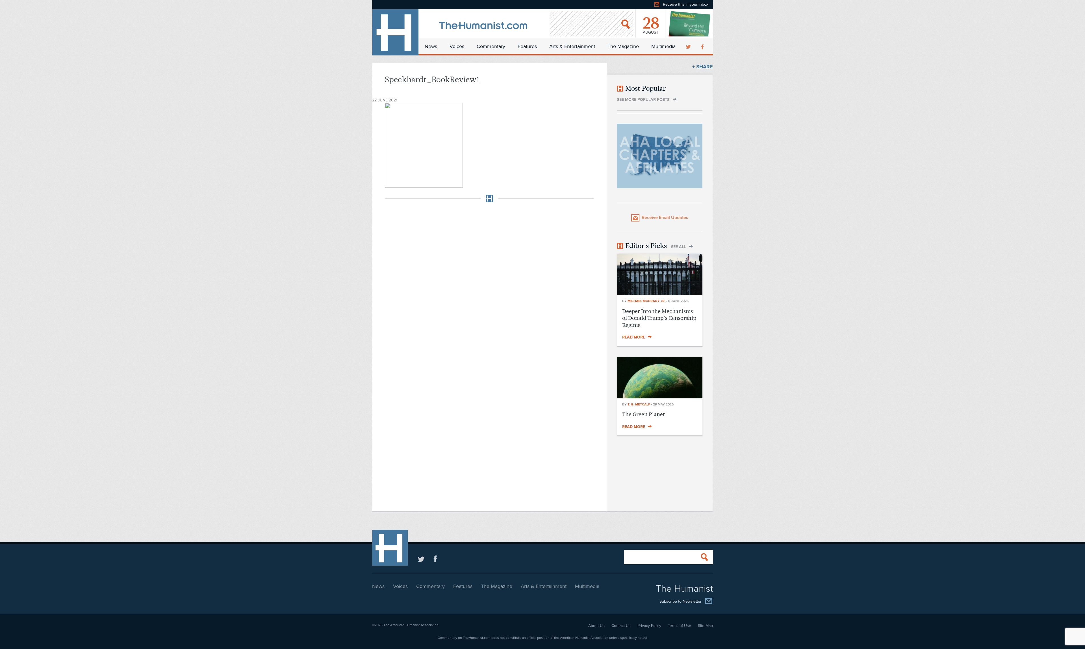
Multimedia (663, 46)
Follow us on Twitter (421, 558)
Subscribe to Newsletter (680, 601)
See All (678, 246)
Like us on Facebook (435, 558)
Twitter (689, 46)
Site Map (705, 625)
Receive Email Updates (665, 217)
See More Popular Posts (643, 99)
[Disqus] (489, 277)
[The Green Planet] (659, 397)
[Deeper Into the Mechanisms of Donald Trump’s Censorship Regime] (659, 293)
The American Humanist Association (411, 625)
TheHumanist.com (395, 32)
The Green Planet (643, 414)
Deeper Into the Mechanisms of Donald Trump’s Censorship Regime (659, 318)
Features (527, 46)
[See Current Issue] (690, 23)
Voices (457, 46)
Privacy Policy (649, 625)
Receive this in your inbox (685, 4)
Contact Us (621, 625)
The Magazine (623, 46)
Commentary (491, 46)
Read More (633, 337)
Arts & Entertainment (572, 46)
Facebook (703, 46)
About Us (596, 625)
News (431, 46)
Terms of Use (679, 625)
